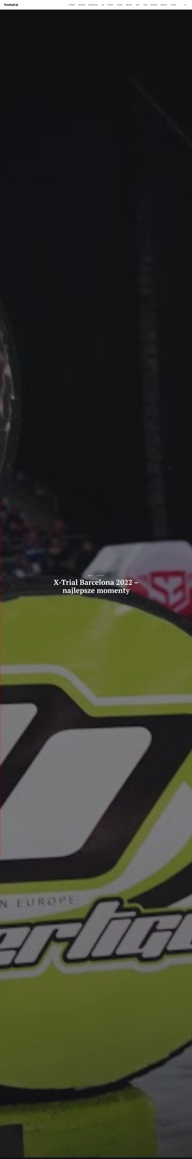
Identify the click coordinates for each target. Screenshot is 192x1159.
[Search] (185, 5)
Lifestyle (72, 5)
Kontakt (173, 5)
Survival (110, 5)
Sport (138, 5)
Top (102, 5)
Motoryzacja (93, 5)
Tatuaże (119, 5)
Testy (145, 5)
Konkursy (163, 5)
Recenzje (154, 5)
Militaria (129, 5)
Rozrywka (81, 5)
